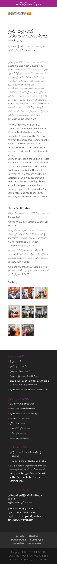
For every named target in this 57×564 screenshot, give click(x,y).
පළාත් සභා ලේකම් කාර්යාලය (24, 413)
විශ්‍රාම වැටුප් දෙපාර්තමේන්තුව (24, 375)
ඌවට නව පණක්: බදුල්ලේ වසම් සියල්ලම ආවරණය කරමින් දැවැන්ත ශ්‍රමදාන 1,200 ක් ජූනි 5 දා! (28, 270)
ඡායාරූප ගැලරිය (18, 539)
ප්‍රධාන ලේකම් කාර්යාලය (22, 403)
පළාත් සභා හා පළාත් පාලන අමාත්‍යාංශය (29, 389)
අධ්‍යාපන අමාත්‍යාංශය (20, 418)
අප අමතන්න (34, 543)
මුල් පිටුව (20, 535)
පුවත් (17, 50)
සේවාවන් (33, 535)
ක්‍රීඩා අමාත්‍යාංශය (18, 423)
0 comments (28, 50)
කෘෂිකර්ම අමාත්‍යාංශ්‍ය (20, 428)
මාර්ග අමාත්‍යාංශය (18, 433)
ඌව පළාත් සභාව (18, 366)
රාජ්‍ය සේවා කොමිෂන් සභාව (23, 408)
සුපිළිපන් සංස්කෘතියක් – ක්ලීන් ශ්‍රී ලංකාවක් (28, 212)
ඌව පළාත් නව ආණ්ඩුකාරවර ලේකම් (26, 221)
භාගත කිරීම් (18, 543)
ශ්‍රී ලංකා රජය (16, 361)
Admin (14, 46)
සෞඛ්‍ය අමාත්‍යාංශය (19, 437)
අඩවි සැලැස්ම (36, 539)
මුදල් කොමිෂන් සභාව (20, 371)
